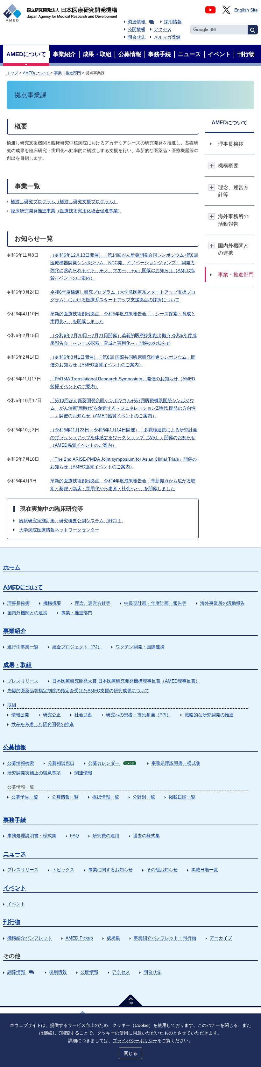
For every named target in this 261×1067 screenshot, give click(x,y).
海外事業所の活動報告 (222, 603)
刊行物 (11, 922)
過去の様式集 (146, 835)
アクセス (163, 29)
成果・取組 (17, 665)
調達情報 (136, 21)
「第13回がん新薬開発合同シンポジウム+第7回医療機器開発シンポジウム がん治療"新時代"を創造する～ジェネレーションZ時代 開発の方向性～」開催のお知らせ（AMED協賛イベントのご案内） (123, 408)
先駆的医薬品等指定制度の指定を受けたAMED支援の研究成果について (78, 690)
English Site (246, 9)
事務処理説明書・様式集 (176, 763)
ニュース (14, 854)
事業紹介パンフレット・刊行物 (165, 937)
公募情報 (14, 747)
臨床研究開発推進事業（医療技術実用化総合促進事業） (66, 210)
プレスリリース (23, 680)
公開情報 (136, 29)
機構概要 (52, 603)
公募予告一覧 (24, 797)
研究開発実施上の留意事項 (34, 772)
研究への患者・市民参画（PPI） (138, 714)
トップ (12, 73)
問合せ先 (136, 37)
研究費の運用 (106, 835)
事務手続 (14, 820)
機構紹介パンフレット (29, 937)
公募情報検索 (20, 763)
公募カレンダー (111, 763)
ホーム (11, 567)
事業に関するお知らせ (110, 869)
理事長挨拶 (18, 603)
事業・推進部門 (67, 73)
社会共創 (83, 714)
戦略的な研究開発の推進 (209, 714)
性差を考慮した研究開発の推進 (42, 724)
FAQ (74, 835)
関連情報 (83, 772)
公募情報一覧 (65, 797)
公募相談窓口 (61, 763)
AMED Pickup (79, 937)
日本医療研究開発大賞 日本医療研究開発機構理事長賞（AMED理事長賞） (126, 680)
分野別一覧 (144, 797)
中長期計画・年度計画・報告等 (155, 603)
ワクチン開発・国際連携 (140, 646)
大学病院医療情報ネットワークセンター (59, 529)
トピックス (63, 869)
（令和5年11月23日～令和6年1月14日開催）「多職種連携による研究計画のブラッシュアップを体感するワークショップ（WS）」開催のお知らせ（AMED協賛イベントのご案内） (123, 437)
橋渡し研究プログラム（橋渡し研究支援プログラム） (64, 201)
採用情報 (173, 21)
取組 (11, 704)
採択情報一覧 (105, 797)
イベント (14, 888)
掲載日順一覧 (182, 797)
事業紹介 (14, 631)
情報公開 (20, 714)
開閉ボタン (211, 165)
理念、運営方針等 (92, 603)
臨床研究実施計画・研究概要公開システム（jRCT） (71, 520)
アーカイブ (221, 937)
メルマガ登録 (167, 37)
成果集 (113, 937)
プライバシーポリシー (135, 1040)
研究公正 (52, 714)
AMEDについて (36, 73)
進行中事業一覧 (23, 646)
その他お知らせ (162, 869)
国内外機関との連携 (27, 612)
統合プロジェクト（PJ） (77, 646)
